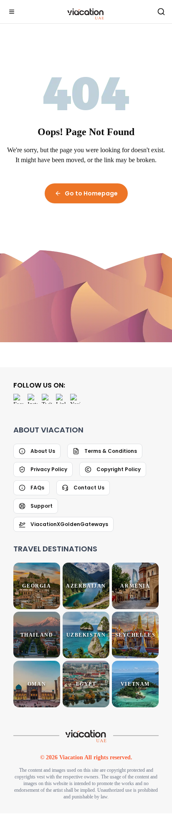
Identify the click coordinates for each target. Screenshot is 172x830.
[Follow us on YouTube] (75, 409)
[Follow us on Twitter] (47, 409)
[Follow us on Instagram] (33, 409)
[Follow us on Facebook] (18, 409)
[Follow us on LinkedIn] (61, 409)
